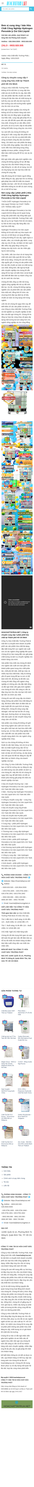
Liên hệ (6, 1186)
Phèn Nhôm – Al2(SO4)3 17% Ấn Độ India (25, 1012)
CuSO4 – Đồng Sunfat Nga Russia (25, 1062)
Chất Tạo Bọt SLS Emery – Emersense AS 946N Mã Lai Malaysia (7, 1117)
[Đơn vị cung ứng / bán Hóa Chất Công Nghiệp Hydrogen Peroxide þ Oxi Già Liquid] (17, 357)
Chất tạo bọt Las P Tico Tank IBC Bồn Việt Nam (8, 1037)
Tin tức (6, 1182)
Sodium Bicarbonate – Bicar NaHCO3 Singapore (25, 1116)
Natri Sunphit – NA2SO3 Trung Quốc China (8, 1091)
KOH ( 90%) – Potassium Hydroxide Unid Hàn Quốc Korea (25, 1091)
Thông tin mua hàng (9, 72)
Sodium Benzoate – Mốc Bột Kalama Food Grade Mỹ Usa (25, 1038)
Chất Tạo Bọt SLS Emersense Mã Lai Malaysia (7, 1143)
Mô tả (3, 64)
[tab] (17, 64)
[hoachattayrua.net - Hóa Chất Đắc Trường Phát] (17, 3)
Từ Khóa (4, 68)
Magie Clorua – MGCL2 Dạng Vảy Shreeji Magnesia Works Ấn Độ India (8, 1064)
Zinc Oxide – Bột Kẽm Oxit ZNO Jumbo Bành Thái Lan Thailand (25, 1143)
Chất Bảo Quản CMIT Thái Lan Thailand (8, 1011)
